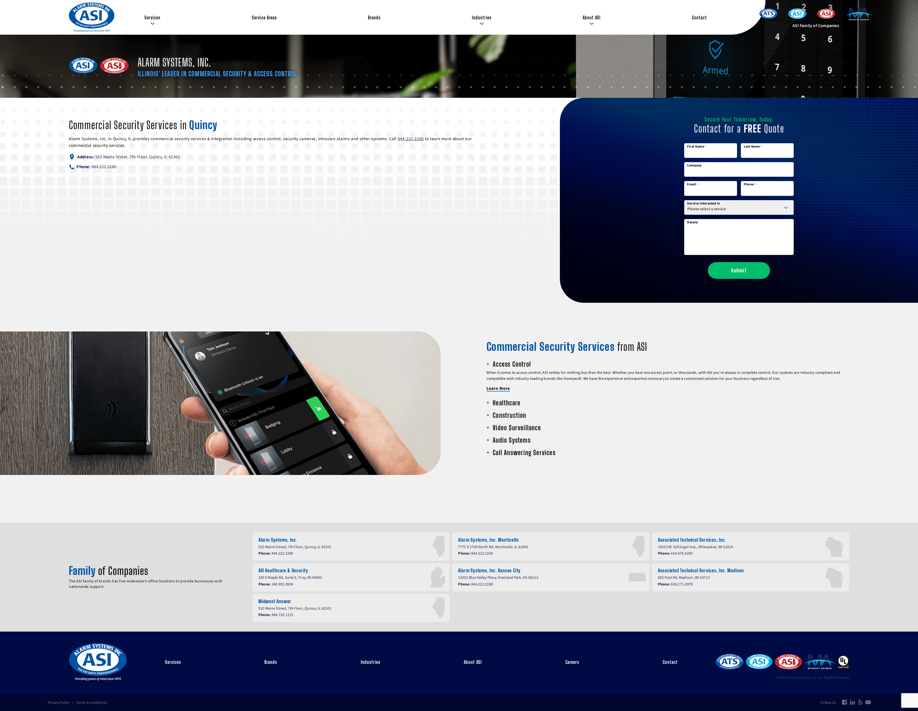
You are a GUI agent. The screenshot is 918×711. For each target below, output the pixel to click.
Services (152, 17)
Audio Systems (512, 440)
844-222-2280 (411, 139)
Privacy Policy (59, 702)
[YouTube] (868, 703)
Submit (739, 270)
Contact (699, 17)
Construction (509, 415)
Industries (482, 17)
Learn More (498, 388)
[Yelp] (860, 703)
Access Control (512, 364)
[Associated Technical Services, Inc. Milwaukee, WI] (730, 662)
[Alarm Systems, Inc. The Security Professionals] (92, 17)
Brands (374, 17)
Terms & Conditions (91, 702)
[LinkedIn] (852, 703)
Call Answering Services (524, 452)
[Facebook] (844, 703)
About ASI (592, 17)
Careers (572, 662)
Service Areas (264, 17)
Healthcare (506, 403)
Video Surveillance (517, 428)
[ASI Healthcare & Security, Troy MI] (759, 662)
